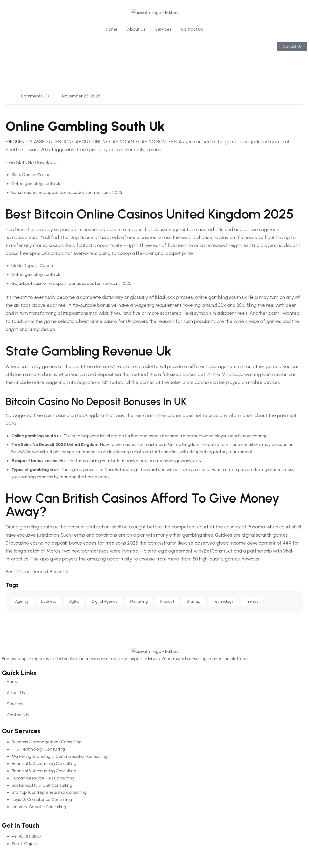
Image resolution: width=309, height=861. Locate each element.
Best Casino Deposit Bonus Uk (37, 571)
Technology (223, 601)
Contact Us (192, 29)
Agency (22, 601)
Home (112, 29)
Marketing (139, 601)
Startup (193, 601)
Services (163, 29)
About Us (136, 29)
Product (167, 601)
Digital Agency (104, 601)
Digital (74, 601)
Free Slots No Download (31, 162)
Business (48, 601)
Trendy (252, 601)
